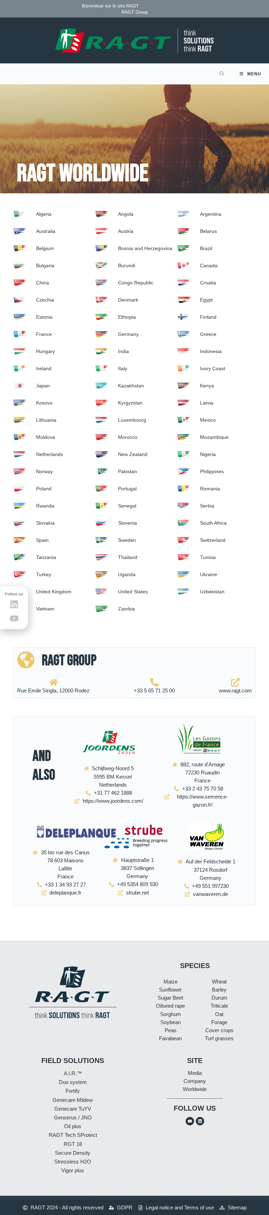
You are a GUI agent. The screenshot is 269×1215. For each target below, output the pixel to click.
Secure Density (72, 1153)
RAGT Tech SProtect (73, 1135)
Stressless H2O (72, 1162)
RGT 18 (73, 1144)
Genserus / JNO (73, 1117)
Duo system (73, 1082)
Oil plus (72, 1126)
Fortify (72, 1091)
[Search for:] (222, 73)
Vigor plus (72, 1170)
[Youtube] (190, 1121)
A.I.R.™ (73, 1073)
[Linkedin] (200, 1121)
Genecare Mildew (73, 1100)
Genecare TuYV (72, 1109)
